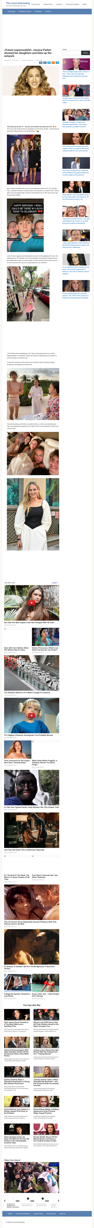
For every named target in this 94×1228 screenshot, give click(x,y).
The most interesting (18, 3)
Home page (11, 11)
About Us (62, 1214)
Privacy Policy (35, 4)
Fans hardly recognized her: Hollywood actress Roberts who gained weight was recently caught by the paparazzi (75, 173)
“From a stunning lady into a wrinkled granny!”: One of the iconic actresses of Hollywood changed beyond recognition (75, 296)
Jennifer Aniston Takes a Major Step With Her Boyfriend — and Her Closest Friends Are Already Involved (46, 1082)
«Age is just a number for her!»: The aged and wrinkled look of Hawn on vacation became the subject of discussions (76, 221)
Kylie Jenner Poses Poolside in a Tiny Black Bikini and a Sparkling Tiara (16, 1024)
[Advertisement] (47, 30)
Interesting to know (25, 11)
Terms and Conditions (72, 4)
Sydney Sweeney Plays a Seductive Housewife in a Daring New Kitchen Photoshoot (17, 1082)
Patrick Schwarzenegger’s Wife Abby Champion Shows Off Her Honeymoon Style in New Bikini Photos (16, 1053)
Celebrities (38, 11)
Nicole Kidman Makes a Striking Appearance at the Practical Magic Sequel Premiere (46, 1111)
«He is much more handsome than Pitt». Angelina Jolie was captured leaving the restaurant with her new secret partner (75, 149)
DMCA (85, 4)
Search (64, 49)
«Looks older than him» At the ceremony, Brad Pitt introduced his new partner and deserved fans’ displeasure (75, 245)
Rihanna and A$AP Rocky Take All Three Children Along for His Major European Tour (46, 1024)
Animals (48, 11)
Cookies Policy (48, 4)
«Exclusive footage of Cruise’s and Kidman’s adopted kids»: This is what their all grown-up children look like (74, 124)
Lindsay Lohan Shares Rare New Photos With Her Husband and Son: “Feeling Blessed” (46, 1052)
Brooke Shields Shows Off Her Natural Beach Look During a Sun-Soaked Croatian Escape (45, 1139)
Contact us (59, 4)
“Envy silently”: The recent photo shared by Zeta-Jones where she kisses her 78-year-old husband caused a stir (75, 197)
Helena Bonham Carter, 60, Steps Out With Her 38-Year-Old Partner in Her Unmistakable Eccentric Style (16, 1140)
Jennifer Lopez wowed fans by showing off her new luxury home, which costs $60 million (76, 100)
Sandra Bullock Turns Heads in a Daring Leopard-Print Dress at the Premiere (17, 1111)
